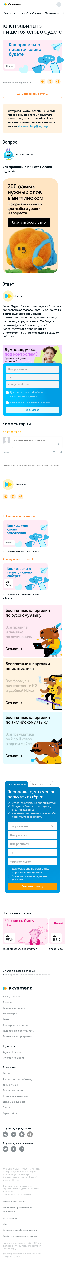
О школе (7, 1002)
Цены (6, 1019)
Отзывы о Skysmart (14, 1101)
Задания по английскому (18, 1079)
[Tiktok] (22, 1149)
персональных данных (23, 396)
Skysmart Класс (12, 1052)
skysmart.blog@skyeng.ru (34, 126)
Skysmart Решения (13, 1057)
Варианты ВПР (11, 1084)
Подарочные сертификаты (18, 1030)
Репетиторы (10, 1013)
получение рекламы (41, 402)
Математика (52, 13)
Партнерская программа (17, 1036)
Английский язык (30, 13)
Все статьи (10, 13)
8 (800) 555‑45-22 (12, 996)
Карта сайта (10, 1113)
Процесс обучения (14, 1007)
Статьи (6, 1073)
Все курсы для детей (15, 1025)
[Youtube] (13, 1134)
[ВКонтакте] (5, 1134)
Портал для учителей (15, 1096)
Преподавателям (13, 1090)
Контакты (8, 1107)
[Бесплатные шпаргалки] (32, 630)
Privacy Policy (20, 1245)
